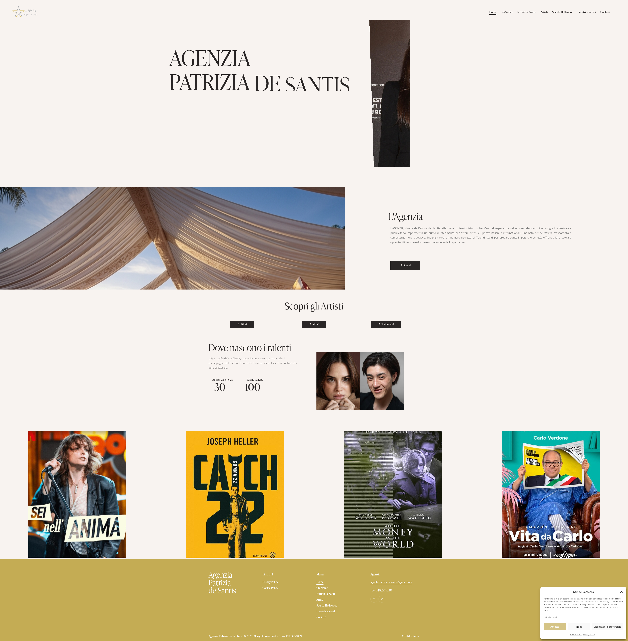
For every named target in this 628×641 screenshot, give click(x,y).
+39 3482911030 (381, 590)
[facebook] (373, 599)
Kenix (416, 636)
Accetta (554, 626)
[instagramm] (381, 599)
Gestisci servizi (551, 617)
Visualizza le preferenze (607, 626)
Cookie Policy (576, 634)
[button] (621, 591)
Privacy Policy (589, 634)
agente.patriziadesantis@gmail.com (391, 582)
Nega (579, 626)
